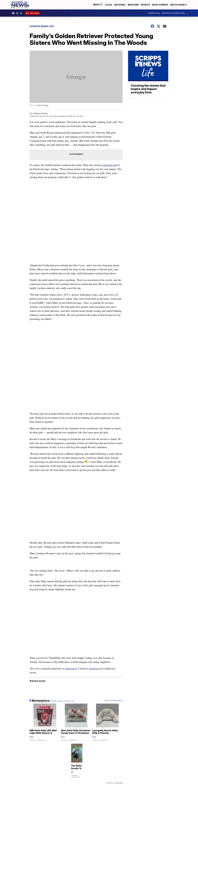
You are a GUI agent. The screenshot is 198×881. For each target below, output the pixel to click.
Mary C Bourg (43, 105)
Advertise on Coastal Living (173, 13)
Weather (133, 4)
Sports (145, 4)
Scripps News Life (42, 26)
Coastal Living (154, 13)
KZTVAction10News (14, 13)
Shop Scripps (160, 4)
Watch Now (177, 4)
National (120, 4)
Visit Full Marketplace (114, 701)
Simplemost (71, 668)
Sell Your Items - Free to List (62, 701)
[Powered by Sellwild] (119, 783)
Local (108, 4)
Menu (96, 5)
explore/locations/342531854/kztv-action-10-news (17, 13)
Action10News (21, 13)
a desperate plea (109, 165)
